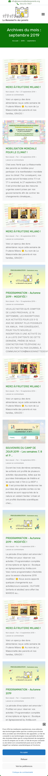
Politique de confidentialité (23, 772)
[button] (44, 724)
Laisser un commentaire (15, 95)
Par (17, 92)
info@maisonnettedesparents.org (26, 1)
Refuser (24, 759)
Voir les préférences (24, 766)
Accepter (24, 752)
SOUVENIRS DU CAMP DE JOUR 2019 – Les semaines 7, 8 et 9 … (24, 451)
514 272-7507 (26, 4)
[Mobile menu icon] (43, 14)
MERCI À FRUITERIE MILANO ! (23, 87)
